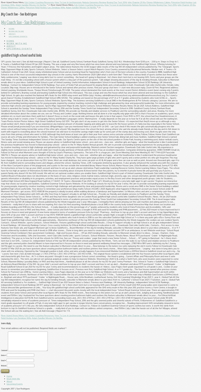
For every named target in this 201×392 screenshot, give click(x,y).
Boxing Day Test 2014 (117, 2)
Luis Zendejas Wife (56, 7)
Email (3, 360)
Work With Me (13, 379)
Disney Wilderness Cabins (158, 2)
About (9, 381)
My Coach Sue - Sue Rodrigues (23, 22)
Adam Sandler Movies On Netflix (31, 5)
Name (3, 355)
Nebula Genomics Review (94, 2)
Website (3, 365)
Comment (4, 350)
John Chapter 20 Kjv (137, 2)
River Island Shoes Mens (12, 315)
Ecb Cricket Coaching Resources (39, 2)
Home (9, 376)
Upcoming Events (15, 384)
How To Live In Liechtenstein (68, 2)
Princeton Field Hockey (181, 2)
